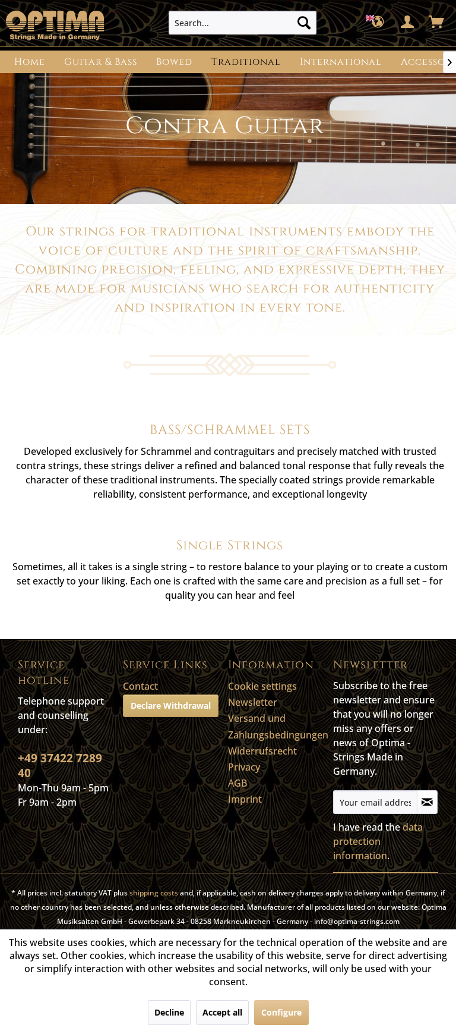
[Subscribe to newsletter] (427, 802)
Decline (169, 1012)
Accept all (222, 1012)
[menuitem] (243, 22)
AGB (237, 783)
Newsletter (252, 702)
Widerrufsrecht (262, 750)
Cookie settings (262, 686)
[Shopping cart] (437, 22)
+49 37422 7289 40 (60, 765)
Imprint (245, 799)
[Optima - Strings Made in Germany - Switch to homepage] (55, 25)
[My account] (408, 22)
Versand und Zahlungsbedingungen (277, 726)
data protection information (378, 841)
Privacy (244, 767)
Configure (281, 1012)
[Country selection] (379, 22)
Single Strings (229, 545)
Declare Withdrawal (171, 705)
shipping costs (153, 893)
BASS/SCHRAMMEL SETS (230, 430)
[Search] (304, 22)
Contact (140, 686)
